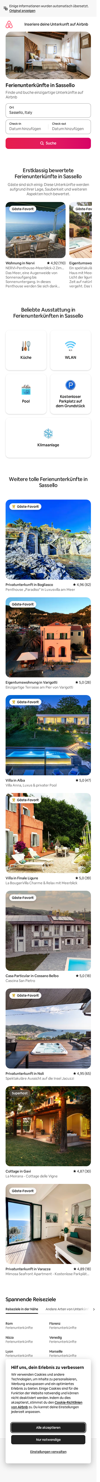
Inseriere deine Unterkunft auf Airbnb (56, 24)
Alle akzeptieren (48, 1427)
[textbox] (26, 129)
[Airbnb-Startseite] (9, 24)
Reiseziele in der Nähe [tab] (22, 1309)
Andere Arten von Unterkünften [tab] (70, 1309)
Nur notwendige (48, 1440)
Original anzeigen (22, 11)
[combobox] (48, 112)
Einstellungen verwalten (48, 1452)
